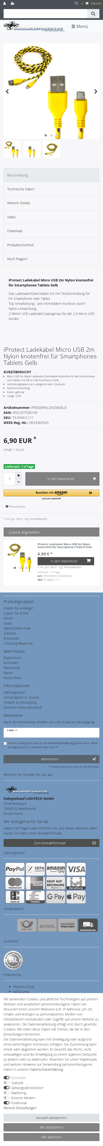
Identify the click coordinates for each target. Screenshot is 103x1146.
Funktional (19, 1103)
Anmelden (11, 662)
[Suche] (93, 13)
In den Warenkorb (60, 479)
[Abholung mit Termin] (88, 925)
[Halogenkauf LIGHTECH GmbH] (28, 789)
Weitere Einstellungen (20, 1108)
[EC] (15, 897)
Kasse (8, 672)
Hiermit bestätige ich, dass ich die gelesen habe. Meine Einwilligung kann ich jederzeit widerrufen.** (53, 745)
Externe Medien (23, 1098)
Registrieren (13, 657)
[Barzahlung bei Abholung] (76, 883)
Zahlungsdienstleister (27, 1088)
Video (11, 217)
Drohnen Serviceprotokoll (23, 707)
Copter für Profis (16, 613)
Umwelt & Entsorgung (20, 702)
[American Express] (35, 883)
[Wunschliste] (76, 3)
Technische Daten (20, 189)
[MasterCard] (15, 883)
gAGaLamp (21, 991)
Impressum (88, 1059)
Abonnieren (49, 759)
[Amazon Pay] (56, 869)
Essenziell (18, 1077)
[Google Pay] (56, 897)
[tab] (51, 175)
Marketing (18, 1093)
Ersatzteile (11, 638)
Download (14, 231)
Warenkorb (12, 667)
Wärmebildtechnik (17, 628)
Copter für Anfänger (18, 608)
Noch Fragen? (17, 259)
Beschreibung (17, 175)
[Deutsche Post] (27, 925)
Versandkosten (38, 519)
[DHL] (47, 925)
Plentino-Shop (23, 986)
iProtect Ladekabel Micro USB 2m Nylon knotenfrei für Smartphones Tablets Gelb (65, 546)
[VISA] (76, 869)
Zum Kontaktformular (50, 843)
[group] (20, 557)
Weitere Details (18, 203)
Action (8, 618)
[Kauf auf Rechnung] (56, 883)
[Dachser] (67, 925)
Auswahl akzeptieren (51, 1117)
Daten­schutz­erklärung (46, 1069)
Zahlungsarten (14, 692)
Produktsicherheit (20, 245)
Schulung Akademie (18, 643)
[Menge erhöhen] (18, 475)
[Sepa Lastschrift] (35, 869)
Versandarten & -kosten (22, 697)
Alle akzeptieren (51, 1127)
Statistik (17, 1082)
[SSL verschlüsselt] (13, 960)
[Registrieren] (13, 3)
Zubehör (10, 633)
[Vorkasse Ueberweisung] (35, 897)
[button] (51, 494)
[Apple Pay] (76, 897)
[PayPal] (15, 869)
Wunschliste (16, 506)
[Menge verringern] (18, 482)
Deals (8, 623)
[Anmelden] (5, 3)
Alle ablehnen (51, 1137)
